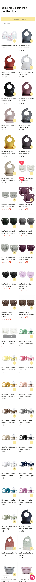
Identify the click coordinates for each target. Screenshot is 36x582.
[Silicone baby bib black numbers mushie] (9, 89)
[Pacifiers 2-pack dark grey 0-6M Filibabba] (27, 221)
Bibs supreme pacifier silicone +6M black (26, 448)
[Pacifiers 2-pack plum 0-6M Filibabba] (27, 248)
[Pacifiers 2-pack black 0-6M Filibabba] (9, 274)
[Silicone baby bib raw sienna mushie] (9, 62)
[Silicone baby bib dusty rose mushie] (27, 89)
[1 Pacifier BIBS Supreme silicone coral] (27, 358)
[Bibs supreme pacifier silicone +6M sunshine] (9, 358)
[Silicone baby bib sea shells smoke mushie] (27, 517)
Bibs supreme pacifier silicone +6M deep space (26, 475)
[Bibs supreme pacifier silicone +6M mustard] (9, 384)
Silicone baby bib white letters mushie (26, 73)
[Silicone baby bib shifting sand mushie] (9, 168)
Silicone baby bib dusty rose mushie (26, 100)
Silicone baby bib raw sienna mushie (8, 73)
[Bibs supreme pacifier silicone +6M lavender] (27, 490)
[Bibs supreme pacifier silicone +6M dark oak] (9, 411)
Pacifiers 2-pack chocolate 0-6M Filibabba (6, 315)
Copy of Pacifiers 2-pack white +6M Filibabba (9, 342)
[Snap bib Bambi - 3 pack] (9, 36)
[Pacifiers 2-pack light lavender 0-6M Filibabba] (27, 274)
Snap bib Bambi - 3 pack (9, 46)
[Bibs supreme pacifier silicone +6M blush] (27, 384)
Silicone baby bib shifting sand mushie (8, 179)
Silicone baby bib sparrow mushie (24, 153)
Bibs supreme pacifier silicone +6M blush (26, 395)
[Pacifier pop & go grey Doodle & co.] (9, 570)
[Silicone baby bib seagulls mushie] (27, 115)
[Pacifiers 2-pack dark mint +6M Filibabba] (9, 195)
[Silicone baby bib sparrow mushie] (27, 142)
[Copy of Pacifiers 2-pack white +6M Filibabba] (9, 331)
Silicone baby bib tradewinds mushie (25, 47)
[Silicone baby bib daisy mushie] (9, 115)
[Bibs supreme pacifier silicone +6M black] (27, 437)
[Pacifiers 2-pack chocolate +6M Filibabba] (27, 303)
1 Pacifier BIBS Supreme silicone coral (26, 369)
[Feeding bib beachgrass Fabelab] (27, 543)
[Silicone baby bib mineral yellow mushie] (9, 142)
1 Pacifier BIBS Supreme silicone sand (9, 448)
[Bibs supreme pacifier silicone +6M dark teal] (9, 490)
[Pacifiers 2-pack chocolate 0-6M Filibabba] (9, 303)
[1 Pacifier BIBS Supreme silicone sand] (9, 437)
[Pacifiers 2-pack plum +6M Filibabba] (27, 195)
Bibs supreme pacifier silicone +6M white (8, 475)
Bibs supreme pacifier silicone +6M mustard (8, 395)
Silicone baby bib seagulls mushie (24, 126)
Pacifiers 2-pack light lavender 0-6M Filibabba (25, 286)
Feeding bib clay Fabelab (9, 553)
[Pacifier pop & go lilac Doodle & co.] (27, 570)
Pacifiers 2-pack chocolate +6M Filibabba (26, 314)
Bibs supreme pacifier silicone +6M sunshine (8, 369)
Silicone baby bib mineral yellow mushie (8, 153)
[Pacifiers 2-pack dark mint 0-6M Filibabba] (9, 248)
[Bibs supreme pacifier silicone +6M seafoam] (27, 331)
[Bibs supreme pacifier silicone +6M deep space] (27, 464)
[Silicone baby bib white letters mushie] (27, 62)
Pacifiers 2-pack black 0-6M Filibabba (8, 285)
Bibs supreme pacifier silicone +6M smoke (26, 422)
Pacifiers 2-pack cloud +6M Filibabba (26, 179)
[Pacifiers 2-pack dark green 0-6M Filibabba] (9, 221)
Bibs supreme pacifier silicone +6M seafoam (26, 342)
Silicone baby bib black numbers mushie (8, 100)
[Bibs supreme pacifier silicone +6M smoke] (27, 411)
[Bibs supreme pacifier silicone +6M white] (9, 464)
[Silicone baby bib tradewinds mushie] (27, 36)
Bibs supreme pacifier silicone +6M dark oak (8, 422)
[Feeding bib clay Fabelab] (9, 543)
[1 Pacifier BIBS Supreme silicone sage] (9, 517)
